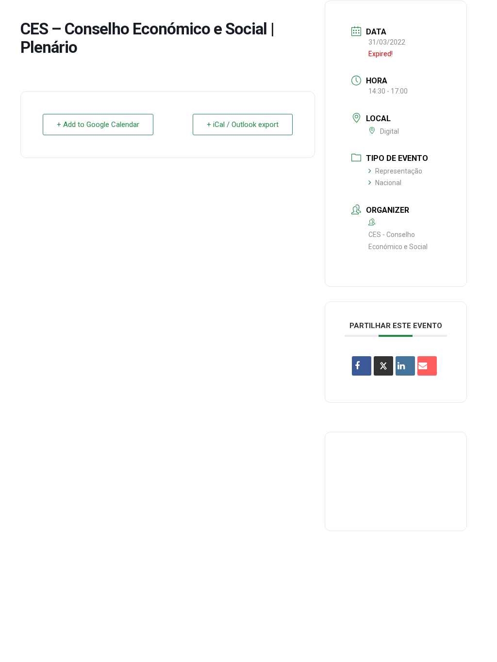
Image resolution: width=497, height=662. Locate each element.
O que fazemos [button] (144, 16)
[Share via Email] (427, 366)
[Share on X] (383, 366)
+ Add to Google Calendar (98, 124)
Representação (398, 171)
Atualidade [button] (431, 16)
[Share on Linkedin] (405, 366)
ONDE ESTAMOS (332, 16)
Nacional (388, 183)
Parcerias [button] (205, 16)
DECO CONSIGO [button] (265, 16)
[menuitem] (78, 16)
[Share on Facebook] (361, 366)
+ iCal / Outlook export (243, 124)
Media (385, 16)
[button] (475, 16)
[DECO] (28, 16)
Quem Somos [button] (78, 16)
